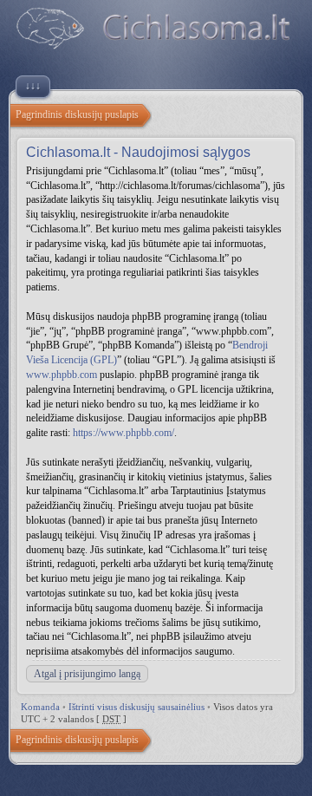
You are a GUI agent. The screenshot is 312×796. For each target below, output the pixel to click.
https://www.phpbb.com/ (123, 433)
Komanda (40, 706)
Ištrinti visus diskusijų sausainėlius (136, 706)
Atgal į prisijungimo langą (87, 674)
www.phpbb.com (61, 375)
